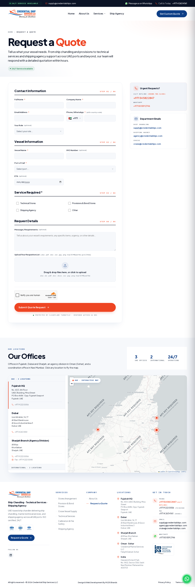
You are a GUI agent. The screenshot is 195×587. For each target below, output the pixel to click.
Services (98, 13)
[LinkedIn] (10, 555)
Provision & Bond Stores (66, 505)
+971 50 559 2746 (141, 106)
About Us (84, 13)
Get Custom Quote (170, 13)
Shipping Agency (28, 210)
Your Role (23, 125)
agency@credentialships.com (147, 136)
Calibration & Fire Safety (66, 522)
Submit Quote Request (32, 307)
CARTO (183, 471)
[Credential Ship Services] (22, 14)
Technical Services (66, 516)
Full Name (19, 99)
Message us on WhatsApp (140, 3)
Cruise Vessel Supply (67, 511)
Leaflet (162, 471)
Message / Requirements (30, 229)
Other (75, 210)
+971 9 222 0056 (172, 509)
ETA (20, 176)
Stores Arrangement (67, 498)
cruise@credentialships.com (147, 144)
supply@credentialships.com (62, 3)
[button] (156, 430)
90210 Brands (111, 582)
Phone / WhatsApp (84, 112)
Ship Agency (117, 13)
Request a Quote (19, 538)
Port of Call (20, 163)
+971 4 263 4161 (179, 3)
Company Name (74, 99)
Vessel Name (21, 150)
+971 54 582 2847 (143, 98)
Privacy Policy (164, 582)
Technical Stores (28, 203)
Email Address (21, 112)
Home (71, 13)
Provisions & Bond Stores (84, 203)
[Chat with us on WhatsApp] (187, 579)
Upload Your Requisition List (52, 254)
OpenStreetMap (174, 471)
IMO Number (76, 150)
